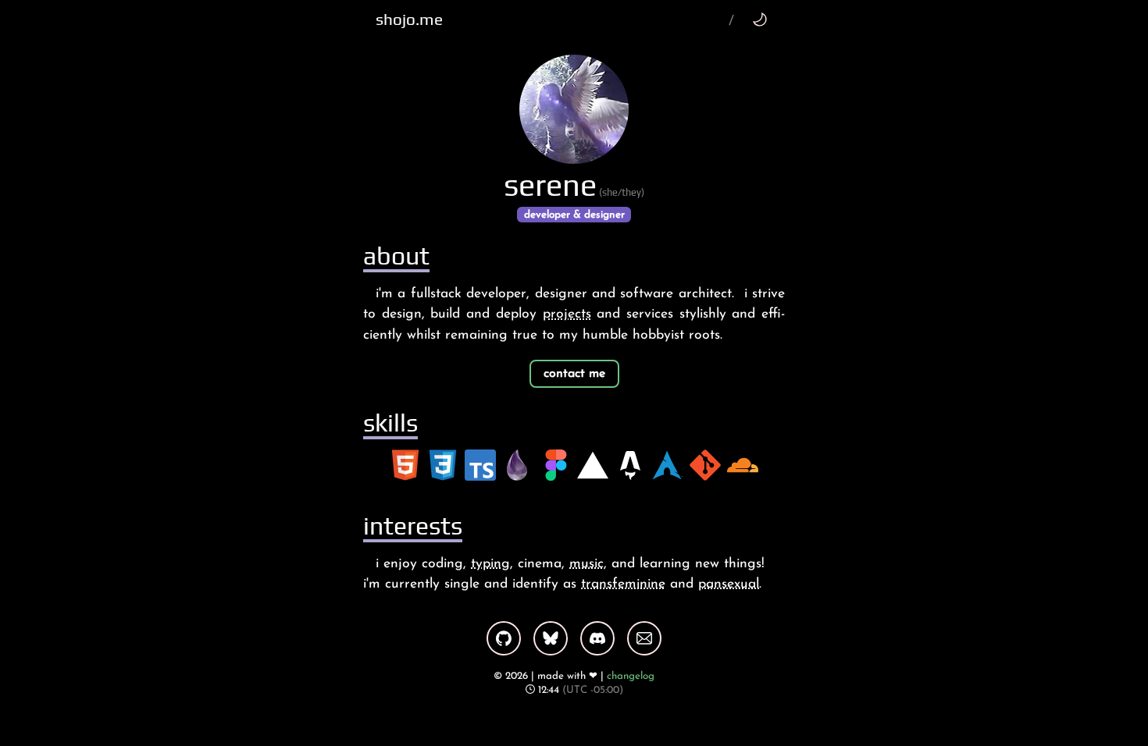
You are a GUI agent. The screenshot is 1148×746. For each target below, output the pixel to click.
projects (567, 314)
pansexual (728, 584)
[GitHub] (504, 638)
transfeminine (623, 584)
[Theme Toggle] (759, 19)
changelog (630, 676)
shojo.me (409, 19)
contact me (574, 374)
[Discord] (597, 638)
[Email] (644, 638)
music (586, 563)
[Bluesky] (550, 638)
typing (490, 563)
